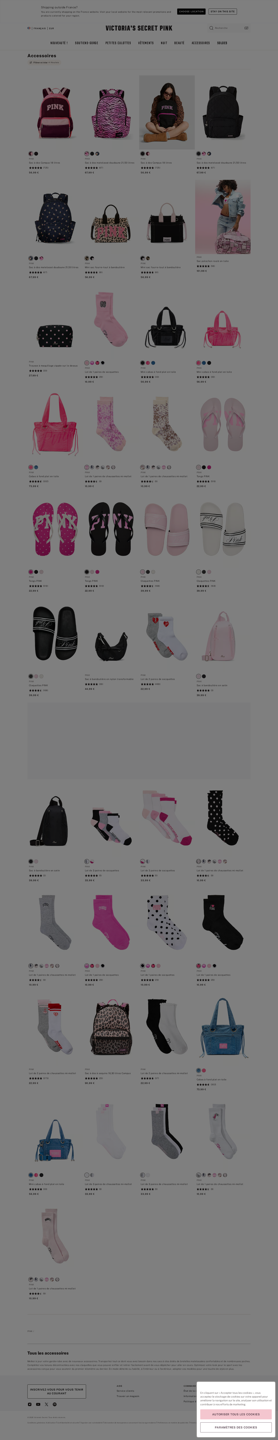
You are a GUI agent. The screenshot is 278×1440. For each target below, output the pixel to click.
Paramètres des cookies (236, 1427)
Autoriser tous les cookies (236, 1414)
